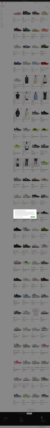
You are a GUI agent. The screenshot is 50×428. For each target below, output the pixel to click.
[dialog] (25, 214)
